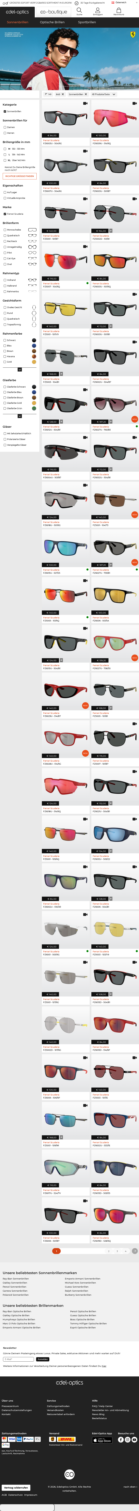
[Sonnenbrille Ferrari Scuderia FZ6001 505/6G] (66, 928)
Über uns (7, 1400)
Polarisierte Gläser (16, 439)
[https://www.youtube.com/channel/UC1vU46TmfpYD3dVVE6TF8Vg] (134, 1440)
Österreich (121, 2)
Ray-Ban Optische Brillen (17, 1311)
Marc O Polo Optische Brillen (19, 1323)
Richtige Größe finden (19, 176)
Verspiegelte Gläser (16, 445)
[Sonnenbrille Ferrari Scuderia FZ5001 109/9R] (66, 1119)
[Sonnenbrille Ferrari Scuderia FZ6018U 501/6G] (66, 499)
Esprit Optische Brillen (83, 1327)
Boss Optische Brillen (82, 1319)
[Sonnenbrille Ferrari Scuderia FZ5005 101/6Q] (66, 594)
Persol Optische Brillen (83, 1311)
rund (10, 313)
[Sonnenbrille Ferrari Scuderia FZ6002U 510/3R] (66, 880)
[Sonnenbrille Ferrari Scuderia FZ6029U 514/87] (66, 690)
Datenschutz (15, 1494)
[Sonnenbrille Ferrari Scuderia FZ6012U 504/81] (66, 403)
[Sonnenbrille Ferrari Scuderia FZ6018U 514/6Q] (66, 785)
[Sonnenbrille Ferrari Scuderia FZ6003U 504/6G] (66, 117)
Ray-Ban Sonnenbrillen (16, 1278)
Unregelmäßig (14, 247)
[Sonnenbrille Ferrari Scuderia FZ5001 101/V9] (66, 308)
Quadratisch (13, 235)
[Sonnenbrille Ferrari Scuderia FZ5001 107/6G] (66, 976)
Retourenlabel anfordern (61, 1414)
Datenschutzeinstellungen (17, 1410)
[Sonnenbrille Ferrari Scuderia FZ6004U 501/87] (66, 451)
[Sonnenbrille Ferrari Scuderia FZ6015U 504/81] (66, 642)
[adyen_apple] (38, 1439)
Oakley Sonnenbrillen (15, 1282)
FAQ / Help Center (102, 1406)
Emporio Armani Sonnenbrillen (82, 1278)
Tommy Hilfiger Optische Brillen (88, 1323)
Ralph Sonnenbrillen (76, 1290)
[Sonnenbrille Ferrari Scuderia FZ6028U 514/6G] (66, 737)
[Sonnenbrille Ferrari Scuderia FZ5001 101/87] (66, 212)
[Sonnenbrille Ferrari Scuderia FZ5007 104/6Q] (66, 260)
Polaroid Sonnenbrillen (16, 1294)
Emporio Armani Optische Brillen (22, 1327)
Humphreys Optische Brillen (19, 1319)
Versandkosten (55, 1410)
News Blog (98, 1414)
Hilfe (95, 1400)
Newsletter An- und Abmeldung (110, 1410)
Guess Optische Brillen (83, 1315)
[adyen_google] (6, 1445)
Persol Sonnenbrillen (14, 1286)
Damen (11, 127)
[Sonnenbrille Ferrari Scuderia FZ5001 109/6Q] (66, 833)
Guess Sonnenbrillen (76, 1286)
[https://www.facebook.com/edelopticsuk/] (121, 1440)
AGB (4, 1494)
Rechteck (12, 241)
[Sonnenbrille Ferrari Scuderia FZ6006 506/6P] (66, 1071)
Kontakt (6, 1414)
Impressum (30, 1494)
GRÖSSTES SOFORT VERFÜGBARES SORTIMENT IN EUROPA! (40, 3)
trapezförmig (14, 324)
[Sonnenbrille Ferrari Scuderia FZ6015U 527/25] (66, 546)
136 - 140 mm (17, 154)
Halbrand (12, 285)
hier (104, 1366)
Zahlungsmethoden (58, 1406)
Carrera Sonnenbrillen (15, 1290)
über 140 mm (17, 160)
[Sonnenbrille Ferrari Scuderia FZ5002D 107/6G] (66, 1023)
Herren (10, 133)
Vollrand (11, 280)
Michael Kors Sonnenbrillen (80, 1282)
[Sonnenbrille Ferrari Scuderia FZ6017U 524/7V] (66, 1167)
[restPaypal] (28, 1439)
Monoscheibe (14, 230)
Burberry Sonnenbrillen (78, 1294)
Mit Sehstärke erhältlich (19, 433)
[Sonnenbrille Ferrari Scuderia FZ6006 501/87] (66, 1214)
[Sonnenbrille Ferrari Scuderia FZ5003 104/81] (66, 355)
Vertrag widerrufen (16, 1487)
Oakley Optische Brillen (16, 1315)
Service (51, 1400)
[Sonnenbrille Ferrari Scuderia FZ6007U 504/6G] (66, 165)
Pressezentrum (10, 1406)
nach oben (130, 1486)
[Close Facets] (19, 94)
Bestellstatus (99, 1418)
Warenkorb (118, 14)
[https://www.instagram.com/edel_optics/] (128, 1440)
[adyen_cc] (4, 1439)
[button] (17, 12)
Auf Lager (12, 192)
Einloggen (98, 14)
